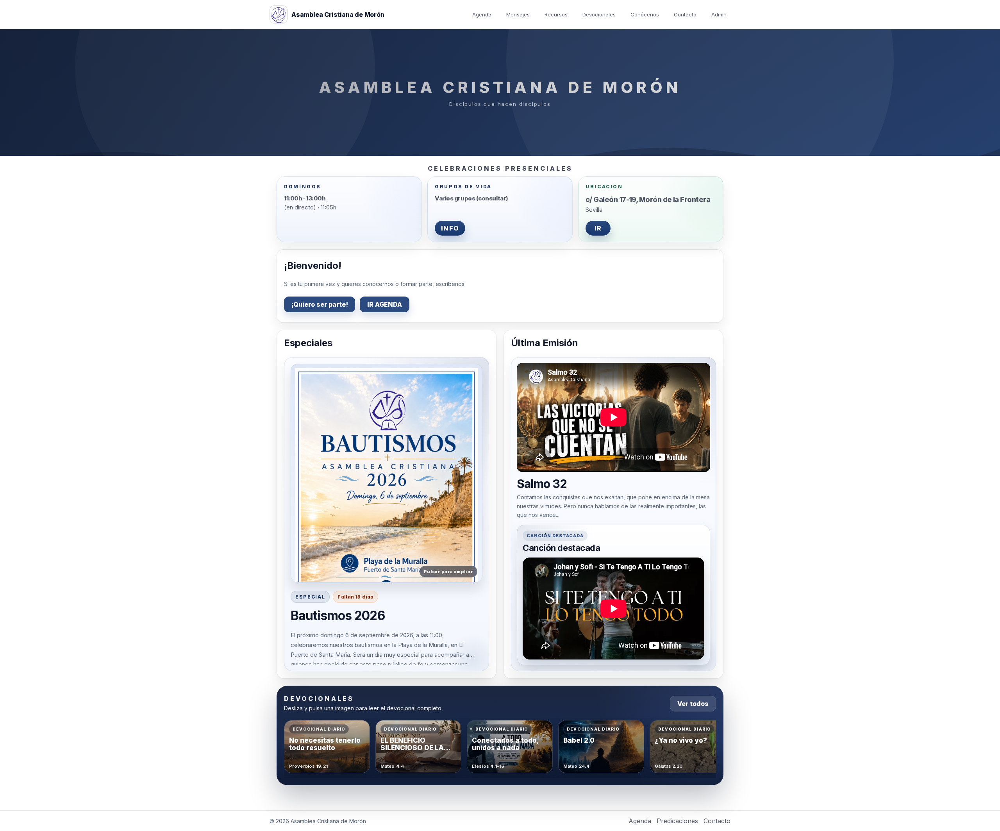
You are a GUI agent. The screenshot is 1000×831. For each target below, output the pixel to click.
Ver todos (693, 704)
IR (598, 228)
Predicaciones (677, 821)
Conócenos (644, 14)
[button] (386, 473)
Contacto (685, 14)
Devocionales (599, 14)
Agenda (481, 14)
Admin (719, 14)
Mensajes (518, 14)
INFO (450, 228)
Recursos (556, 14)
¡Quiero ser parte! (319, 304)
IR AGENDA (384, 304)
